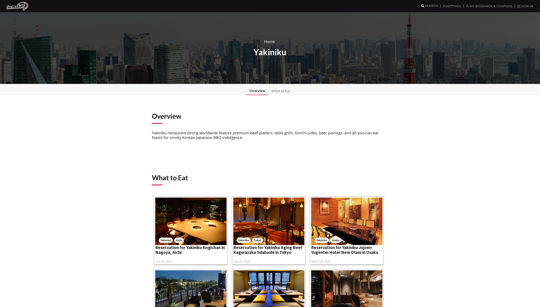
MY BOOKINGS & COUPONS (491, 6)
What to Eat (280, 91)
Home (269, 41)
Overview (257, 91)
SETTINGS (453, 6)
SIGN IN (527, 6)
